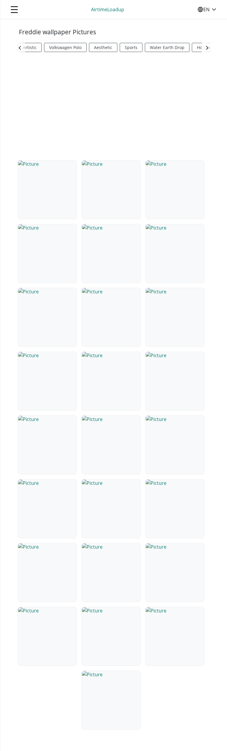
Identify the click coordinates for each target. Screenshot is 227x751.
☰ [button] (14, 9)
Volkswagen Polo (65, 47)
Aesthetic (103, 47)
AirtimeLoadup (107, 9)
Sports (131, 47)
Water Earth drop (167, 47)
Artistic (30, 47)
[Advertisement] (113, 105)
